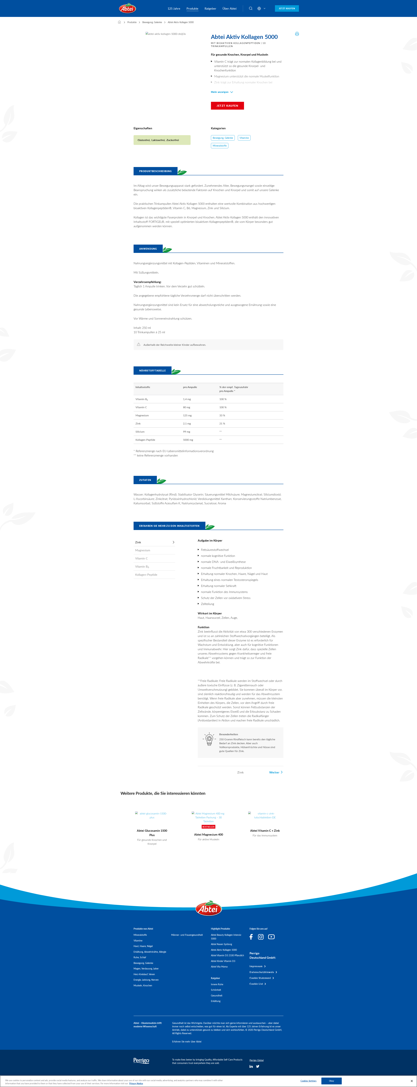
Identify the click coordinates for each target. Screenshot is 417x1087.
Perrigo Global (257, 1060)
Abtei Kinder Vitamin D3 (223, 961)
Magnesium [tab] (142, 550)
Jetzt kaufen (287, 8)
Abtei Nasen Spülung (221, 944)
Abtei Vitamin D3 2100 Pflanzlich (227, 955)
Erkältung (215, 1001)
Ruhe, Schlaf (140, 957)
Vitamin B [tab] (142, 566)
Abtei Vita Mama (219, 966)
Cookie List (256, 983)
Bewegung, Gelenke (223, 137)
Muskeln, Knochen (143, 985)
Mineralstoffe (220, 145)
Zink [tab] (138, 542)
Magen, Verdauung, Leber (146, 968)
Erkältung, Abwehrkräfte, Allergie (150, 951)
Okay (331, 1080)
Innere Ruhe (217, 984)
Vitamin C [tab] (141, 558)
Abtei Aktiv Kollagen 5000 (224, 949)
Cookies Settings (308, 1080)
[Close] (411, 1081)
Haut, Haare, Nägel (143, 946)
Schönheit (216, 989)
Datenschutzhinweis (262, 972)
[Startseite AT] (119, 22)
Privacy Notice (136, 1083)
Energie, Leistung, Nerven (146, 979)
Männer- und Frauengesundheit (187, 934)
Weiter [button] (274, 772)
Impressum (256, 966)
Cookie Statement (260, 978)
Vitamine (244, 137)
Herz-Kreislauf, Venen (144, 974)
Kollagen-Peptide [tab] (146, 575)
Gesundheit (216, 995)
